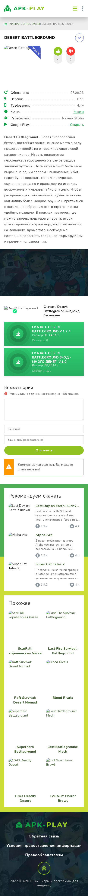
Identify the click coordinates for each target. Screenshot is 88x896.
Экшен (78, 112)
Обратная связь (44, 836)
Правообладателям (44, 855)
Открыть (77, 125)
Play (29, 8)
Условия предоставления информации (44, 845)
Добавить (79, 37)
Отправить (44, 450)
